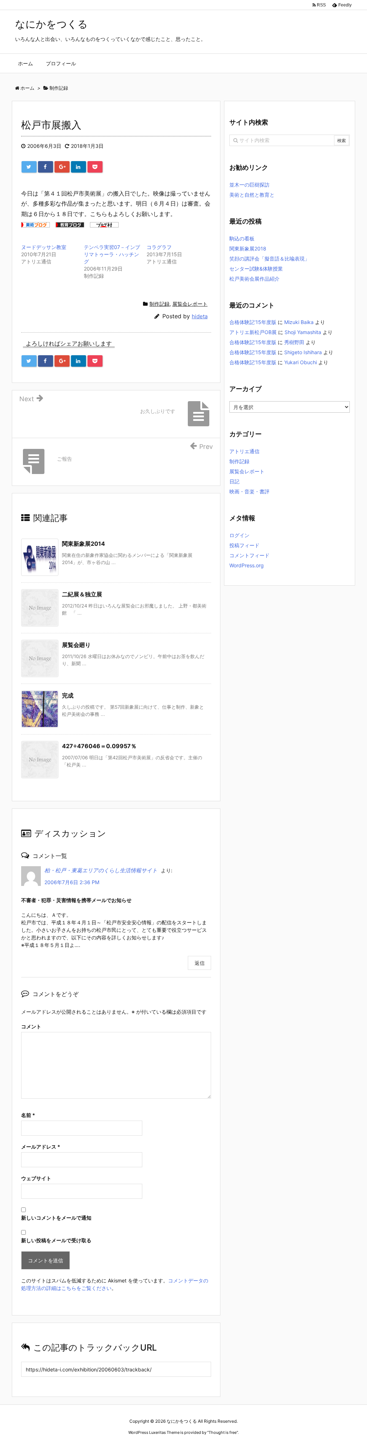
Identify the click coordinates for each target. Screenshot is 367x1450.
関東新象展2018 (247, 248)
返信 (200, 963)
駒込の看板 (241, 238)
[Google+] (62, 167)
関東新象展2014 (83, 543)
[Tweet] (29, 167)
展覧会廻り (76, 644)
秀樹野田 (294, 342)
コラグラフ (159, 247)
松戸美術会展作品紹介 (254, 279)
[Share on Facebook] (45, 167)
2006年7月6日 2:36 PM (71, 882)
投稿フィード (244, 545)
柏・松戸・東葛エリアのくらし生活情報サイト (100, 870)
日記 (234, 481)
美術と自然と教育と (252, 195)
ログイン (239, 535)
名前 (28, 1115)
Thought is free (223, 1432)
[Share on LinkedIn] (78, 167)
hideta (200, 316)
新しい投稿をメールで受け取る (56, 1240)
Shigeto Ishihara (303, 352)
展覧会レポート (190, 304)
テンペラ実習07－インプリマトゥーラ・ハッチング (112, 254)
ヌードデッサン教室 (43, 247)
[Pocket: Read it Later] (95, 167)
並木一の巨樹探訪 (249, 185)
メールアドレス (40, 1147)
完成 (67, 695)
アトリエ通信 (244, 451)
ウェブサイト (36, 1178)
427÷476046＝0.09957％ (99, 746)
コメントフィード (249, 555)
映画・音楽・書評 (249, 491)
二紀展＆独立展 (82, 594)
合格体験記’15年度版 (252, 322)
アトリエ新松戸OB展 (253, 332)
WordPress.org (246, 565)
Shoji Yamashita (303, 332)
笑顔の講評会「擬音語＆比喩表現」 (269, 258)
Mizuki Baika (299, 322)
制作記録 (159, 304)
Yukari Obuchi (300, 362)
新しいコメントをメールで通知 (56, 1218)
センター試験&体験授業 (256, 269)
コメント (31, 1026)
